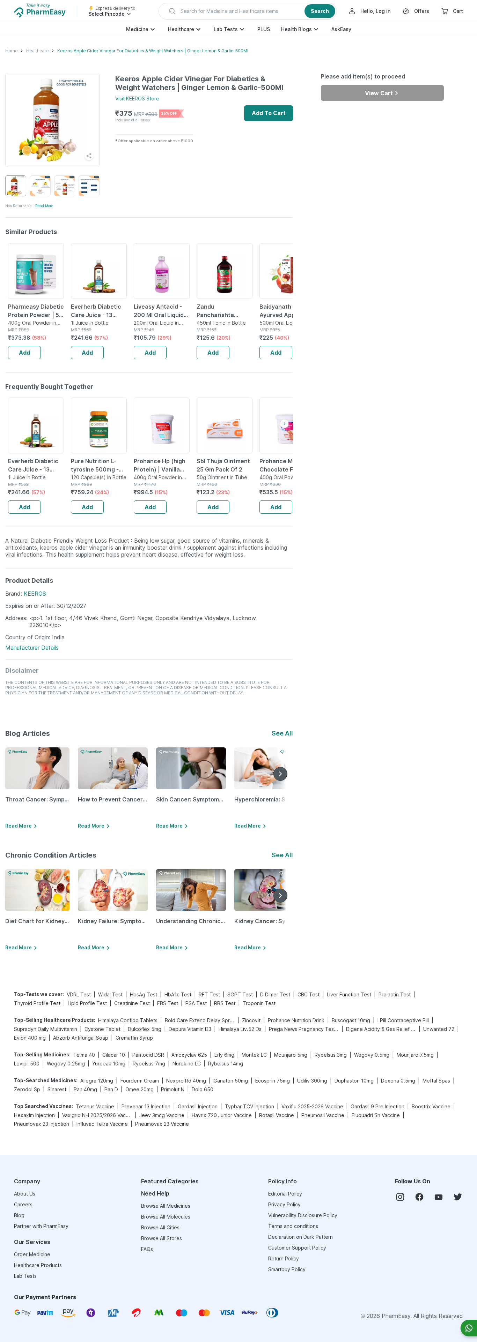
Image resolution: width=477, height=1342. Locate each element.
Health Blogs (296, 29)
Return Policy (283, 1258)
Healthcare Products (38, 1265)
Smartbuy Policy (287, 1269)
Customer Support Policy (297, 1248)
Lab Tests (226, 29)
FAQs (147, 1249)
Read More (44, 206)
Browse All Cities (160, 1227)
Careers (23, 1204)
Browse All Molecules (165, 1217)
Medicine (137, 29)
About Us (24, 1194)
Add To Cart (269, 113)
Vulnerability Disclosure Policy (302, 1215)
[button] (248, 11)
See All (282, 733)
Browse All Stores (161, 1238)
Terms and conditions (293, 1226)
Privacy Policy (284, 1204)
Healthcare (181, 29)
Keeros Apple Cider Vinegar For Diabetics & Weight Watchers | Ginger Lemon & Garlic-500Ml (152, 50)
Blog (19, 1215)
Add (24, 352)
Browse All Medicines (165, 1206)
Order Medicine (32, 1254)
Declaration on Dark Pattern (300, 1237)
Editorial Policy (285, 1194)
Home (11, 50)
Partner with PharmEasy (41, 1226)
